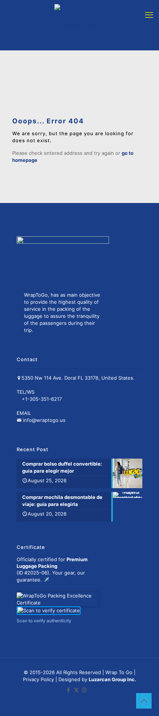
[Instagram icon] (84, 689)
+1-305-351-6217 (42, 399)
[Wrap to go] (77, 25)
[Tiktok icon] (91, 689)
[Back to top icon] (144, 701)
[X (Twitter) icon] (76, 689)
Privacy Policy (39, 679)
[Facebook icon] (68, 689)
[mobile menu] (149, 15)
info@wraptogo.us (44, 420)
